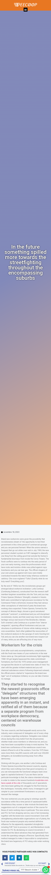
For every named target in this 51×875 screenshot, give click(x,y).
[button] (26, 10)
